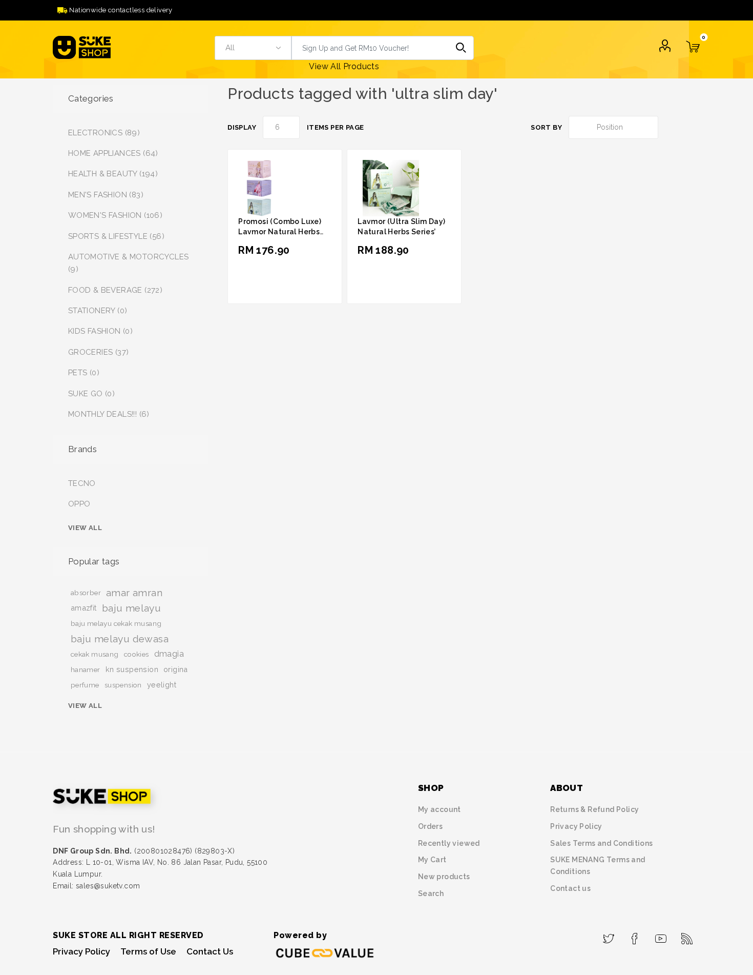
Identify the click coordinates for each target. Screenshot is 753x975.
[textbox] (370, 48)
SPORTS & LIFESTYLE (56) (116, 236)
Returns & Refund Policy (594, 809)
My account (439, 809)
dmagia (169, 654)
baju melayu (131, 608)
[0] (693, 53)
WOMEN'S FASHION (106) (115, 215)
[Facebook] (634, 935)
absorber (86, 592)
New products (444, 876)
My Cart (432, 860)
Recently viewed (449, 843)
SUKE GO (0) (91, 393)
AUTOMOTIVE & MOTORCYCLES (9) (128, 263)
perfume (85, 685)
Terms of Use (148, 951)
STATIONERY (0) (98, 310)
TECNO (82, 483)
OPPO (79, 504)
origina (175, 669)
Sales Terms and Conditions (601, 843)
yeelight (161, 684)
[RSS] (687, 935)
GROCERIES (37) (98, 352)
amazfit (84, 607)
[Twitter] (608, 935)
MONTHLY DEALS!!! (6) (109, 414)
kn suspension (132, 669)
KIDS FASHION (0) (100, 331)
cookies (136, 654)
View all (85, 528)
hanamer (85, 669)
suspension (123, 685)
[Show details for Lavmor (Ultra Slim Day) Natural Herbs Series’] (388, 188)
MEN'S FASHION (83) (105, 194)
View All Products (344, 66)
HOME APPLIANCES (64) (113, 153)
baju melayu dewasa (120, 638)
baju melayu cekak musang (116, 623)
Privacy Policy (576, 826)
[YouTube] (661, 935)
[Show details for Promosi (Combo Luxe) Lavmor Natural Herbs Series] (257, 188)
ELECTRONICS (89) (104, 132)
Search (462, 48)
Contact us (570, 888)
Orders (430, 826)
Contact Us (209, 951)
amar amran (134, 592)
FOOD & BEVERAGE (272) (115, 290)
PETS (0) (83, 372)
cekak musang (95, 654)
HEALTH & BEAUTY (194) (113, 173)
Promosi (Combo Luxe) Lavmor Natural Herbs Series (279, 231)
